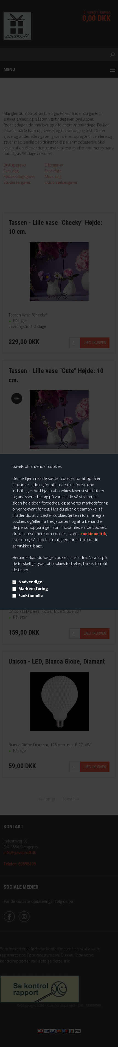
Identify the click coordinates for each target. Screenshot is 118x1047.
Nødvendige (30, 581)
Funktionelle (30, 595)
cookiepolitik (93, 533)
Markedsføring (33, 588)
